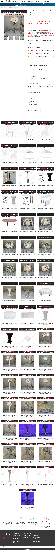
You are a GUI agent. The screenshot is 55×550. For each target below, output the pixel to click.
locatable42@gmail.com (8, 538)
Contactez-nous (25, 537)
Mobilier (37, 1)
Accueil (6, 1)
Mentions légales (35, 535)
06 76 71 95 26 (6, 537)
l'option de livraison (45, 525)
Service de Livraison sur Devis (36, 3)
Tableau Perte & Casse (36, 541)
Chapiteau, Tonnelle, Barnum (23, 1)
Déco (41, 1)
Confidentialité (35, 540)
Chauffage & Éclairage (31, 1)
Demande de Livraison (31, 15)
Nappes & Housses (47, 1)
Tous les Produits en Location (13, 1)
